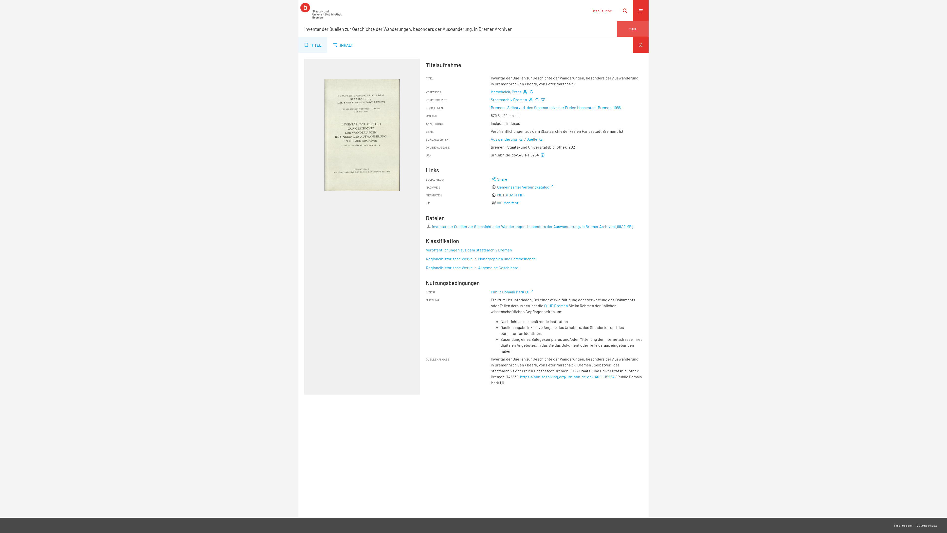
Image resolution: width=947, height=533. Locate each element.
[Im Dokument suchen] (641, 45)
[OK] (625, 10)
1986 (617, 107)
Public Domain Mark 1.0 (510, 291)
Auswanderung (504, 139)
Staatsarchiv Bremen (509, 99)
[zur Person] (525, 91)
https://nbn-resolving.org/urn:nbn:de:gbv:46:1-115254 (567, 376)
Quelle (532, 139)
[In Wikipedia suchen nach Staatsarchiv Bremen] (543, 99)
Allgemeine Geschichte (498, 267)
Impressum (903, 525)
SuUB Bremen (556, 305)
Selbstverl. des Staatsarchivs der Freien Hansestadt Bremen (559, 107)
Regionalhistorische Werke (450, 258)
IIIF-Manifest (507, 202)
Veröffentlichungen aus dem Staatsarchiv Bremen (469, 249)
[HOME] (321, 10)
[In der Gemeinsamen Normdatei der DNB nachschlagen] (531, 91)
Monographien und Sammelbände (507, 258)
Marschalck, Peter (506, 91)
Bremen (498, 107)
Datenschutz (926, 525)
